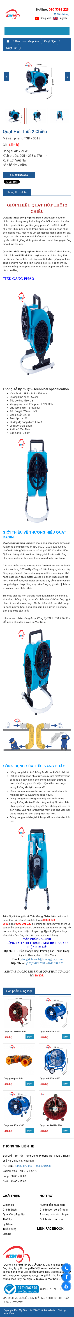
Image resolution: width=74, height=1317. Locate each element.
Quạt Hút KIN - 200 (50, 1031)
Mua (29, 1036)
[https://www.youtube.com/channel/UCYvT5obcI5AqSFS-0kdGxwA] (66, 1286)
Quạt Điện (50, 41)
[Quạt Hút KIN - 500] (55, 1059)
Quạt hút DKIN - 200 (51, 1125)
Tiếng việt (45, 18)
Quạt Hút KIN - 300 (14, 1125)
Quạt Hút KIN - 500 (50, 1078)
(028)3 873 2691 (35, 963)
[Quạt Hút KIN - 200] (55, 1012)
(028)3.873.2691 (24, 1166)
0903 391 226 (55, 963)
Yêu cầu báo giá (19, 174)
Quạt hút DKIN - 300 (15, 1031)
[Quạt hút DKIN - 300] (19, 1012)
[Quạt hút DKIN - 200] (55, 1106)
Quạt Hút (11, 48)
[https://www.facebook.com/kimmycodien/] (66, 1277)
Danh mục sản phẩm (27, 41)
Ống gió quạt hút (13, 1078)
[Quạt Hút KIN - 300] (19, 1106)
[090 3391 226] (66, 1268)
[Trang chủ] (12, 14)
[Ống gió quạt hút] (19, 1059)
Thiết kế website (46, 1310)
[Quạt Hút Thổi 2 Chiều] (37, 80)
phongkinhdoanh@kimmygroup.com (41, 959)
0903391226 (43, 1166)
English (63, 18)
